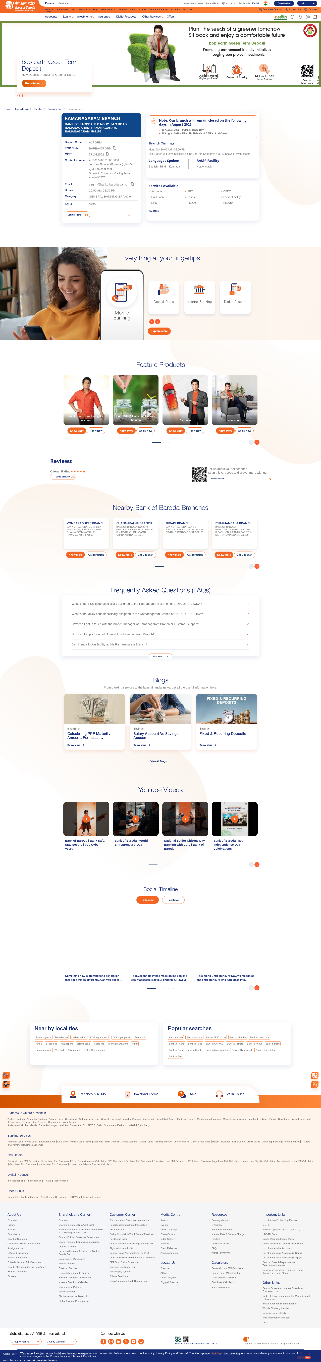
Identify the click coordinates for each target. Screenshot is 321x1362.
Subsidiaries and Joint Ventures (24, 1262)
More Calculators (220, 1287)
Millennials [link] (62, 9)
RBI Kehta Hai (117, 1229)
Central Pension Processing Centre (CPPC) (132, 1243)
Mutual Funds (146, 1141)
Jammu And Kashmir (115, 1125)
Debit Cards (238, 1141)
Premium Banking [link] (88, 9)
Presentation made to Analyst (74, 1273)
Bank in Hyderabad (242, 1050)
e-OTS (266, 1225)
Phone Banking (292, 1141)
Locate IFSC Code (216, 1037)
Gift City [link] (187, 9)
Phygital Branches (170, 1282)
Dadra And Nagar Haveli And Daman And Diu (62, 1125)
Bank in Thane (176, 1043)
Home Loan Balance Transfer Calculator (90, 1164)
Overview (12, 1220)
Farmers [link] (175, 9)
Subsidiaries (284, 3)
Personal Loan (15, 1141)
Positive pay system (120, 1271)
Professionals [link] (108, 9)
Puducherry (143, 1125)
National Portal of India (274, 1313)
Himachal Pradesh (131, 1119)
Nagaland (253, 1119)
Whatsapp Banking (272, 1141)
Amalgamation (15, 1248)
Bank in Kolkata (235, 1043)
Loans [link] (67, 17)
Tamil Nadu (305, 1119)
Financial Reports (68, 1268)
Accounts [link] (51, 17)
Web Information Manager (276, 1317)
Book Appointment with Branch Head (129, 1281)
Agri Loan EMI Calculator (226, 1161)
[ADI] (6, 1084)
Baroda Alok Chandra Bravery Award (27, 1267)
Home (8, 109)
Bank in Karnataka (265, 1050)
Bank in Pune (195, 1043)
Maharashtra (204, 1119)
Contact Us (13, 1197)
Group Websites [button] (20, 1341)
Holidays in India (118, 1239)
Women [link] (123, 9)
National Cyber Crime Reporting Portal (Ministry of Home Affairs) (282, 1271)
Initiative (12, 1229)
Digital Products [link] (126, 17)
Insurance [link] (104, 17)
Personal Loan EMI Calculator (23, 1161)
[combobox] (315, 1075)
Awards (164, 1220)
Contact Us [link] (295, 9)
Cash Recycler (168, 1277)
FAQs (42, 1197)
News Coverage (168, 1229)
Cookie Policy (10, 1354)
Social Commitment (18, 1257)
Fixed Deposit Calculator (224, 1277)
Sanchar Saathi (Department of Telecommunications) (278, 1264)
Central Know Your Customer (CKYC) (129, 1253)
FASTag (305, 1141)
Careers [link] (313, 9)
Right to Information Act (122, 1248)
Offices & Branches (18, 1253)
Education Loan (47, 1141)
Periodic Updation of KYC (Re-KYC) (281, 1229)
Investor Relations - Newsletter (75, 1277)
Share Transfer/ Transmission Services (79, 1242)
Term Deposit (112, 1141)
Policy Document (67, 1291)
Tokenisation (61, 1180)
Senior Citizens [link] (138, 9)
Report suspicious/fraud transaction (128, 1225)
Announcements (169, 1253)
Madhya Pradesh (186, 1119)
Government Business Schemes (26, 1145)
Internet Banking (16, 1180)
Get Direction (96, 554)
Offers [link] (171, 17)
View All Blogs (158, 761)
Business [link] (64, 3)
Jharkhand (148, 1119)
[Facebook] (103, 1341)
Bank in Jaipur (254, 1043)
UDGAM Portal (270, 1234)
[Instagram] (111, 1341)
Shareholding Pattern (70, 1287)
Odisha (263, 1119)
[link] (280, 17)
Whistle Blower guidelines (275, 1308)
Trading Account (163, 1141)
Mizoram (241, 1119)
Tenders (215, 1239)
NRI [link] (73, 9)
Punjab (272, 1119)
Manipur (216, 1119)
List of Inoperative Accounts (277, 1248)
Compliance (14, 1234)
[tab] (160, 1113)
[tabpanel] (160, 59)
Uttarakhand (54, 1122)
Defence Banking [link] (158, 9)
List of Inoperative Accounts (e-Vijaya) (282, 1257)
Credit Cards (253, 1141)
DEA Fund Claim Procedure (124, 1262)
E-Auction (216, 1225)
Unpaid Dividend (67, 1246)
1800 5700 (97, 160)
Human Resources (17, 1271)
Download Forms (91, 1197)
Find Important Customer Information (129, 1220)
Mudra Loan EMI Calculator (53, 1164)
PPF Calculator (116, 1161)
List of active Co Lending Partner (279, 1220)
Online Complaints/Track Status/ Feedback (132, 1234)
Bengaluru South (55, 109)
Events (164, 1225)
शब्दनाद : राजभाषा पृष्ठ (220, 1253)
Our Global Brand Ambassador (24, 1243)
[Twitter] (126, 1341)
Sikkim (294, 1119)
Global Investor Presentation (74, 1301)
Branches (165, 1268)
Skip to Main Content (193, 3)
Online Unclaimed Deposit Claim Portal (282, 1243)
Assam (52, 1119)
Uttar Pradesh (39, 1122)
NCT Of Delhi (95, 1125)
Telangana (14, 1122)
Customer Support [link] (272, 9)
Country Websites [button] (56, 1341)
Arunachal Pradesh (37, 1119)
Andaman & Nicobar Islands (22, 1125)
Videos (63, 1197)
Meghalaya (229, 1119)
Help (264, 1322)
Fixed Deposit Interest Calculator (88, 1161)
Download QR (217, 478)
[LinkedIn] (118, 1341)
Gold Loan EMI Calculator (23, 1164)
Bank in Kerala (194, 1050)
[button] (293, 17)
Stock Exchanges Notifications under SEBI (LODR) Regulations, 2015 (81, 1231)
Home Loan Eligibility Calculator (258, 1161)
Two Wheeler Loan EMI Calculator (295, 1161)
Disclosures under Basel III (73, 1296)
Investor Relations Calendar (73, 1282)
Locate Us (52, 1197)
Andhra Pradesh (16, 1119)
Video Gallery (167, 1239)
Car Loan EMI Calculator (139, 1161)
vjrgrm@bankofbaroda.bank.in (109, 184)
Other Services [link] (151, 17)
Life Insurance (181, 1141)
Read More (154, 211)
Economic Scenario (221, 1229)
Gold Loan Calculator (222, 1282)
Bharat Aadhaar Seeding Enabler (279, 1303)
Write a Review (63, 477)
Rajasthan (283, 1119)
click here (216, 1353)
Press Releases (168, 1248)
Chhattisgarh (86, 1119)
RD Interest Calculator (199, 1161)
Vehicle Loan (77, 1141)
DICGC (214, 1343)
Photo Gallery (167, 1234)
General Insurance (200, 1141)
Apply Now (96, 430)
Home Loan (31, 1141)
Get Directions (74, 215)
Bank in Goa (175, 1056)
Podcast (164, 1243)
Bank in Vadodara (259, 1037)
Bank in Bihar (176, 1050)
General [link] (49, 9)
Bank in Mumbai (237, 1037)
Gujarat (105, 1119)
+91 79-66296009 (102, 169)
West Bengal (69, 1122)
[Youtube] (133, 1341)
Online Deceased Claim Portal (278, 1239)
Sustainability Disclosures (72, 1259)
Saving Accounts (94, 1141)
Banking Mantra (29, 1197)
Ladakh (132, 1125)
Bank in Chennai (214, 1043)
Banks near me (194, 1037)
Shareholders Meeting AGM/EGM (76, 1225)
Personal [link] (50, 3)
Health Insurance (221, 1141)
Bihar (60, 1119)
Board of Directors (17, 1239)
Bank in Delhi (273, 1043)
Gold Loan (62, 1141)
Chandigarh (71, 1119)
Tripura (26, 1122)
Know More (32, 83)
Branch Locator (22, 109)
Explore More (159, 331)
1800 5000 (112, 160)
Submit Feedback (119, 1276)
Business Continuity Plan (123, 1267)
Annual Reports (67, 1263)
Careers (12, 1276)
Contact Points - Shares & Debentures (79, 1237)
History (11, 1225)
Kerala (172, 1119)
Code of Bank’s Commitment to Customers (132, 1257)
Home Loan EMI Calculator (55, 1161)
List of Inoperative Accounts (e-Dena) (282, 1253)
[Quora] (141, 1341)
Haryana (115, 1119)
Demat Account (129, 1141)
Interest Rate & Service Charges (228, 1234)
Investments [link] (84, 17)
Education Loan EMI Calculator (169, 1161)
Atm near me (176, 1037)
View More (158, 656)
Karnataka (38, 109)
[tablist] (160, 1153)
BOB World (75, 1197)
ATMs (163, 1273)
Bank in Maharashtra (217, 1050)
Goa (97, 1119)
